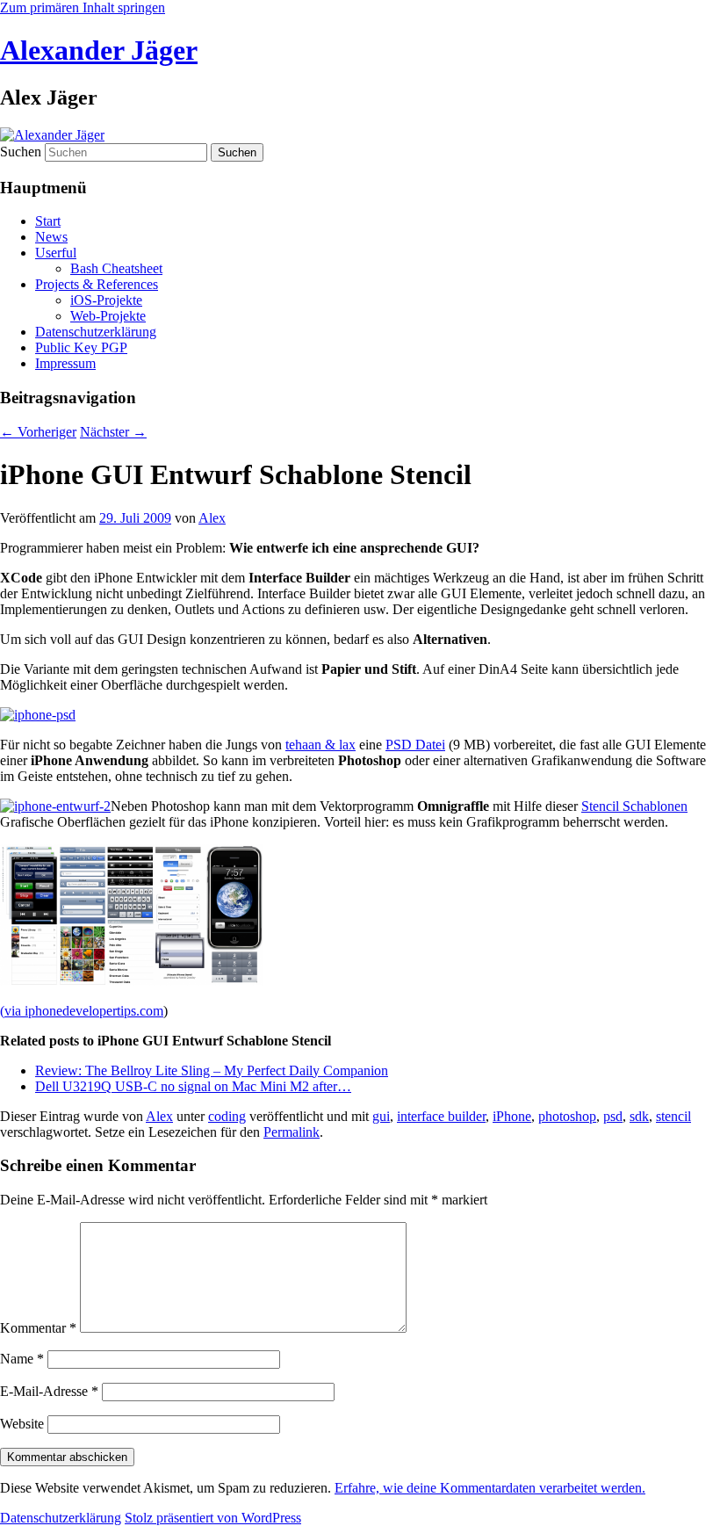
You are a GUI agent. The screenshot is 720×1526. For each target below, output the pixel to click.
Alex (212, 517)
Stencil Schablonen (634, 806)
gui (381, 1116)
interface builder (441, 1116)
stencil (673, 1116)
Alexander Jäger (99, 50)
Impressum (65, 363)
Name (22, 1358)
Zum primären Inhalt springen (82, 7)
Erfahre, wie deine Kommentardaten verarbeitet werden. (490, 1487)
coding (227, 1116)
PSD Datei (415, 744)
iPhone (512, 1116)
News (51, 236)
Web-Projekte (108, 315)
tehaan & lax (320, 744)
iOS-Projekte (106, 300)
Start (48, 220)
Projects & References (96, 284)
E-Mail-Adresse (49, 1391)
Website (22, 1423)
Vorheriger (38, 431)
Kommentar (38, 1327)
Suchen (20, 151)
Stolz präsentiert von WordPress (213, 1517)
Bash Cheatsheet (116, 268)
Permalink (291, 1132)
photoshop (567, 1116)
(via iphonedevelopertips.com (81, 1010)
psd (613, 1116)
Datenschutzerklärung (95, 331)
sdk (639, 1116)
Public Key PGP (81, 347)
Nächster (113, 431)
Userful (55, 252)
